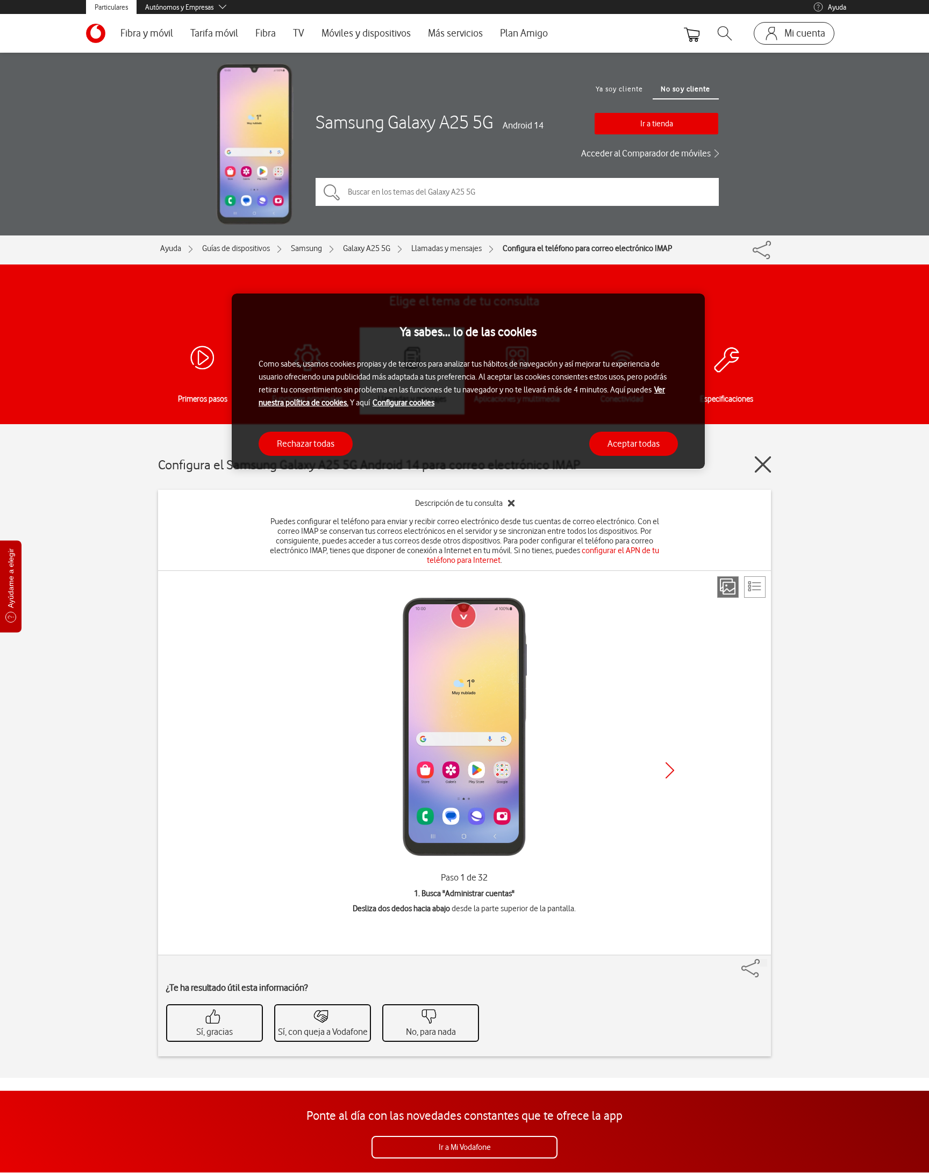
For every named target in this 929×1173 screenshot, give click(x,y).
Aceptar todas (634, 443)
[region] (468, 381)
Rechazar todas (305, 443)
